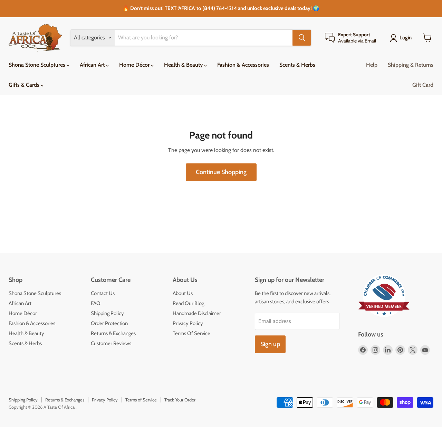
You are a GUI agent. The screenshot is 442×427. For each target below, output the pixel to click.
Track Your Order (179, 399)
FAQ (95, 303)
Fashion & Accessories (243, 64)
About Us (183, 293)
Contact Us (103, 293)
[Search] (301, 38)
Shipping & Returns (410, 64)
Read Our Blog (188, 303)
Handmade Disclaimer (197, 313)
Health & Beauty (184, 64)
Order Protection (109, 323)
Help (371, 64)
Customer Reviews (111, 343)
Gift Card (422, 85)
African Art (93, 64)
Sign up (270, 344)
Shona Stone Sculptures (38, 64)
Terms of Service (141, 399)
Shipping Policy (107, 313)
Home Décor (135, 64)
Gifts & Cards (25, 85)
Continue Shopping (221, 172)
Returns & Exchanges (113, 333)
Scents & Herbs (297, 64)
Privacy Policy (188, 323)
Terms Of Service (191, 333)
